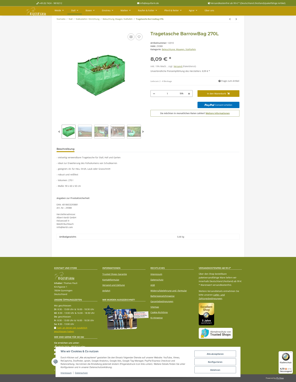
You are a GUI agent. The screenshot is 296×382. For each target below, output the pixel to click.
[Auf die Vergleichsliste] (131, 36)
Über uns (209, 10)
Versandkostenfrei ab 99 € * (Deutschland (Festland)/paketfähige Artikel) (248, 3)
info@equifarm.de (149, 3)
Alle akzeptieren (215, 354)
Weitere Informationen (218, 113)
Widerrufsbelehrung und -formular (168, 290)
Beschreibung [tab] (65, 149)
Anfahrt (106, 290)
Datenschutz (156, 279)
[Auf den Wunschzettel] (139, 36)
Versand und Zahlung (113, 285)
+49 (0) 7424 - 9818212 (50, 3)
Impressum (156, 274)
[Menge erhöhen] (189, 93)
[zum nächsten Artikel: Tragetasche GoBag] (236, 19)
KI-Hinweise (156, 317)
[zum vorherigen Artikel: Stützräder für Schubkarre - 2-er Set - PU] (230, 19)
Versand (178, 66)
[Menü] (291, 353)
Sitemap (154, 306)
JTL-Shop (280, 378)
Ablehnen (215, 370)
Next (143, 132)
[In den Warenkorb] (59, 29)
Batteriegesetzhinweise (162, 296)
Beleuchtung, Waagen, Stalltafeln (179, 49)
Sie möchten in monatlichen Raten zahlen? (195, 113)
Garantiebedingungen (161, 301)
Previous (59, 132)
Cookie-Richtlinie (159, 312)
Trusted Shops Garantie (114, 274)
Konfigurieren (215, 362)
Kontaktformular (110, 279)
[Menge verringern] (154, 93)
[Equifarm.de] (36, 11)
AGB (152, 285)
